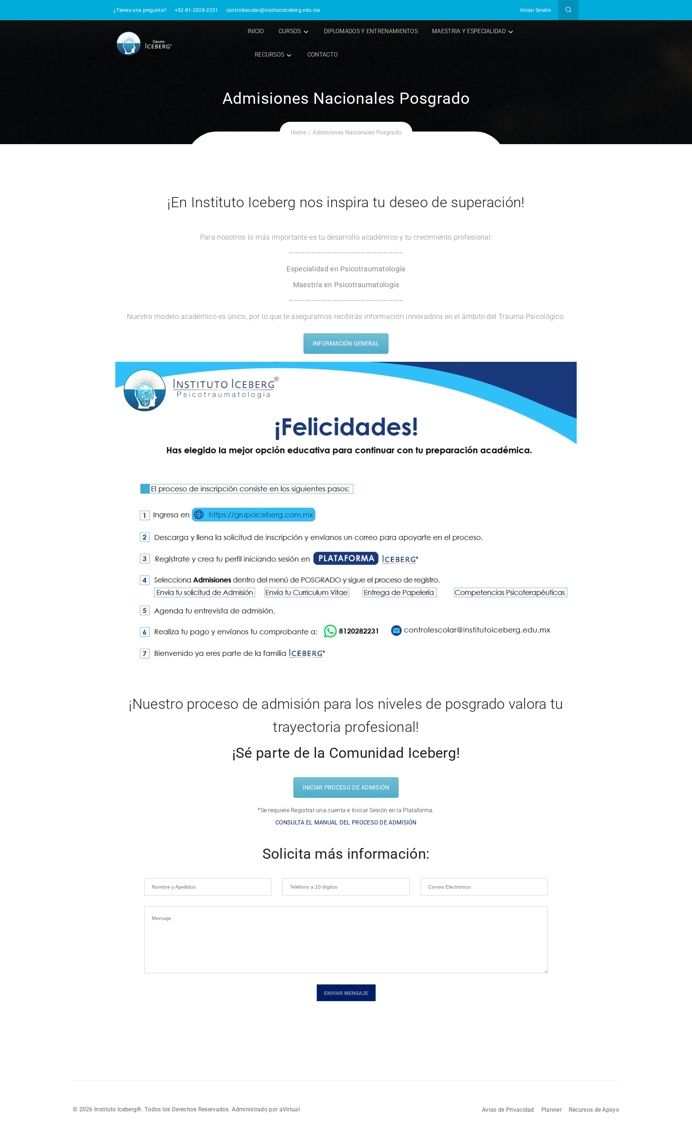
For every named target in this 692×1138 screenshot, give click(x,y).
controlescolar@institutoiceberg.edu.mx (273, 10)
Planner (551, 1109)
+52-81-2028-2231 (196, 10)
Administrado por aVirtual (266, 1109)
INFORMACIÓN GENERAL (346, 343)
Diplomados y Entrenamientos (371, 31)
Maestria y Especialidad (469, 31)
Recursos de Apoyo (594, 1109)
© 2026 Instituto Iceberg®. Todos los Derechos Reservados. (152, 1109)
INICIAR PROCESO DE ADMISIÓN (346, 787)
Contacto (322, 54)
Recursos (269, 54)
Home (298, 132)
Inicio (256, 31)
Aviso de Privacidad (508, 1109)
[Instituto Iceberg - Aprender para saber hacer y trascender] (144, 43)
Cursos (290, 31)
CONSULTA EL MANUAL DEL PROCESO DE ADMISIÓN (346, 822)
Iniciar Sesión (535, 10)
